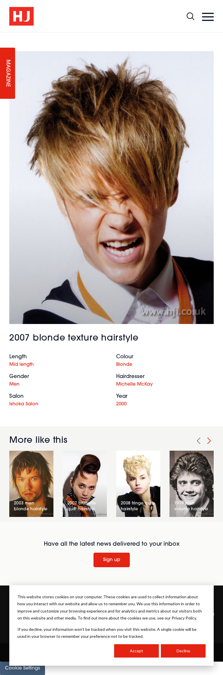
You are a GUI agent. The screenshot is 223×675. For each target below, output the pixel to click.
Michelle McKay (134, 384)
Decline (183, 650)
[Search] (190, 16)
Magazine (7, 73)
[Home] (21, 16)
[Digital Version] (4, 36)
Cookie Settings (22, 668)
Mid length (21, 364)
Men (14, 384)
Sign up (111, 560)
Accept (136, 650)
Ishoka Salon (23, 404)
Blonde (124, 364)
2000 (121, 404)
